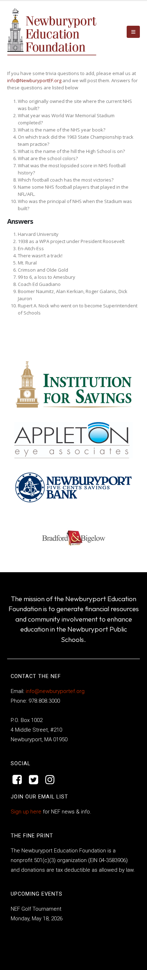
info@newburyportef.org (54, 691)
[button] (133, 32)
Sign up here (26, 811)
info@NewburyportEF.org (34, 80)
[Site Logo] (51, 31)
